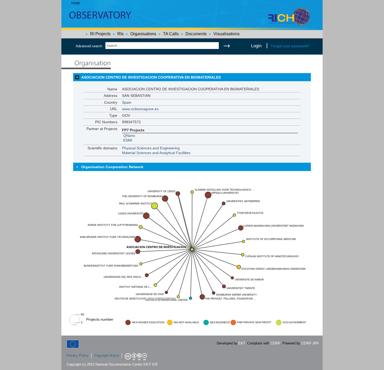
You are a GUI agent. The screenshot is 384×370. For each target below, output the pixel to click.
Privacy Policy (78, 355)
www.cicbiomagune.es (140, 109)
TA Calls (171, 34)
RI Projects (100, 34)
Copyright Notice (106, 355)
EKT (241, 343)
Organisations (143, 34)
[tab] (192, 77)
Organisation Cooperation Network (112, 167)
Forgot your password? (290, 46)
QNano (129, 135)
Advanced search (89, 46)
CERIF (275, 343)
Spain (126, 102)
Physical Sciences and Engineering (151, 148)
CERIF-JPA (310, 343)
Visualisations (226, 34)
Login (256, 45)
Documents (196, 34)
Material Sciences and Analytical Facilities (156, 153)
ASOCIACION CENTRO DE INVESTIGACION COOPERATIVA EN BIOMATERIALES (151, 77)
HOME (75, 3)
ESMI (127, 140)
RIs (120, 34)
